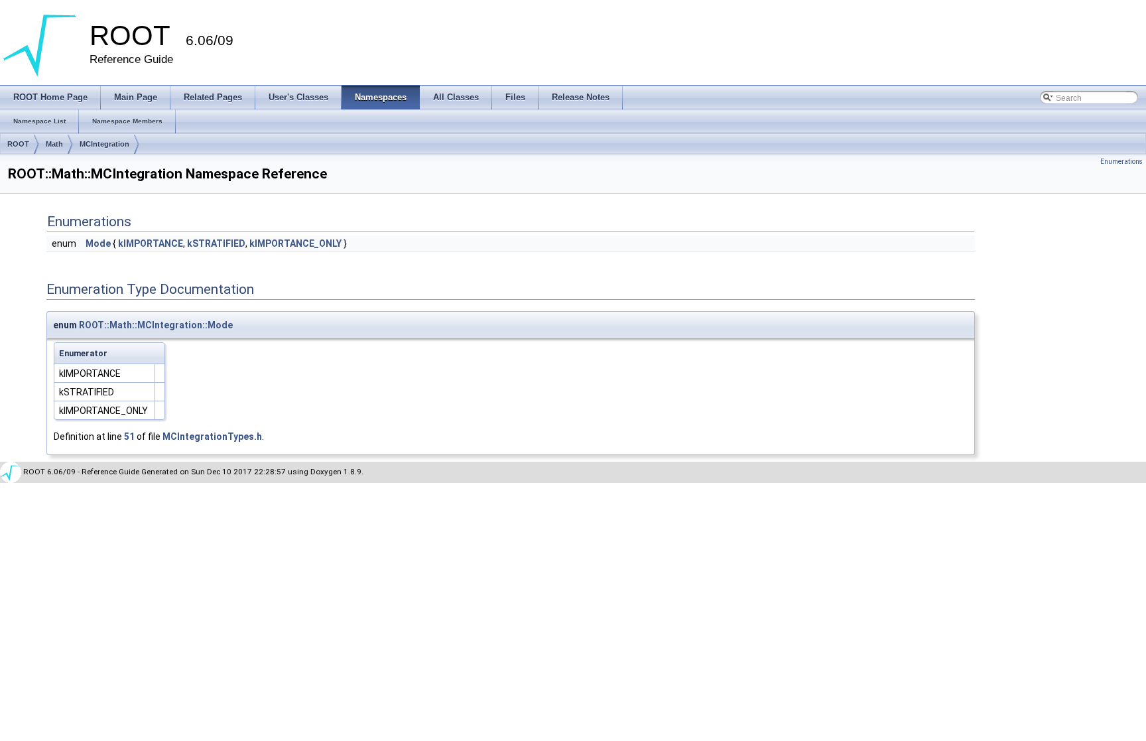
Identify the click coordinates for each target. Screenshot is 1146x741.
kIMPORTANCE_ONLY (295, 243)
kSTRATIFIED (216, 243)
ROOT (18, 144)
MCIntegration (104, 144)
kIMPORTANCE (150, 243)
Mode (98, 243)
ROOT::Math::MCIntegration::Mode (156, 325)
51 (129, 436)
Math (54, 144)
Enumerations (1121, 161)
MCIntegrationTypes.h (212, 436)
